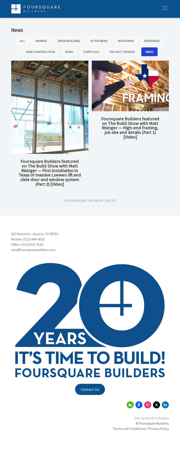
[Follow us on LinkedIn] (165, 404)
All (22, 41)
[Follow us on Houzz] (130, 404)
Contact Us (90, 389)
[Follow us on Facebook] (138, 404)
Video (150, 52)
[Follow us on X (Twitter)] (156, 404)
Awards (41, 41)
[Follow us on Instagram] (147, 404)
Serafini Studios (157, 418)
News (69, 52)
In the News (99, 41)
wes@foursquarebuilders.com (33, 250)
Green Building (69, 41)
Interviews (152, 41)
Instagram (126, 41)
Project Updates (122, 52)
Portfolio (91, 52)
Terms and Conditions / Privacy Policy (141, 428)
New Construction (40, 52)
